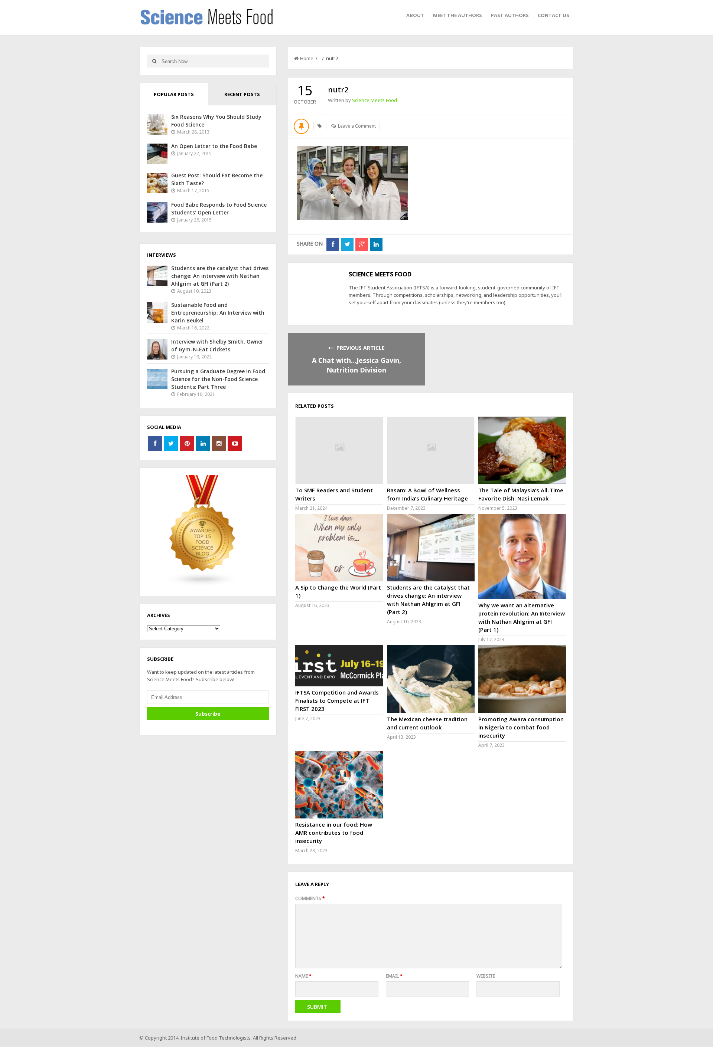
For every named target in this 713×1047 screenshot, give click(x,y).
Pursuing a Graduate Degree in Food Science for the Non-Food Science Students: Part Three (218, 379)
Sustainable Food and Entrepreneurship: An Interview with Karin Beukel (217, 312)
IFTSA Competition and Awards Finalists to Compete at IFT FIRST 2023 (337, 700)
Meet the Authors (457, 15)
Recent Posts (242, 94)
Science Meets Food (374, 100)
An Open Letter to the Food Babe (214, 146)
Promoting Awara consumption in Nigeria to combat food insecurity (521, 727)
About (415, 15)
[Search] (154, 61)
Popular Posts (174, 94)
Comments (310, 898)
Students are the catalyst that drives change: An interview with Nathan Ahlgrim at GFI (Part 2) (219, 276)
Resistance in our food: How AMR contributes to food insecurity (333, 832)
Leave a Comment (357, 126)
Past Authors (510, 15)
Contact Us (553, 15)
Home (306, 58)
